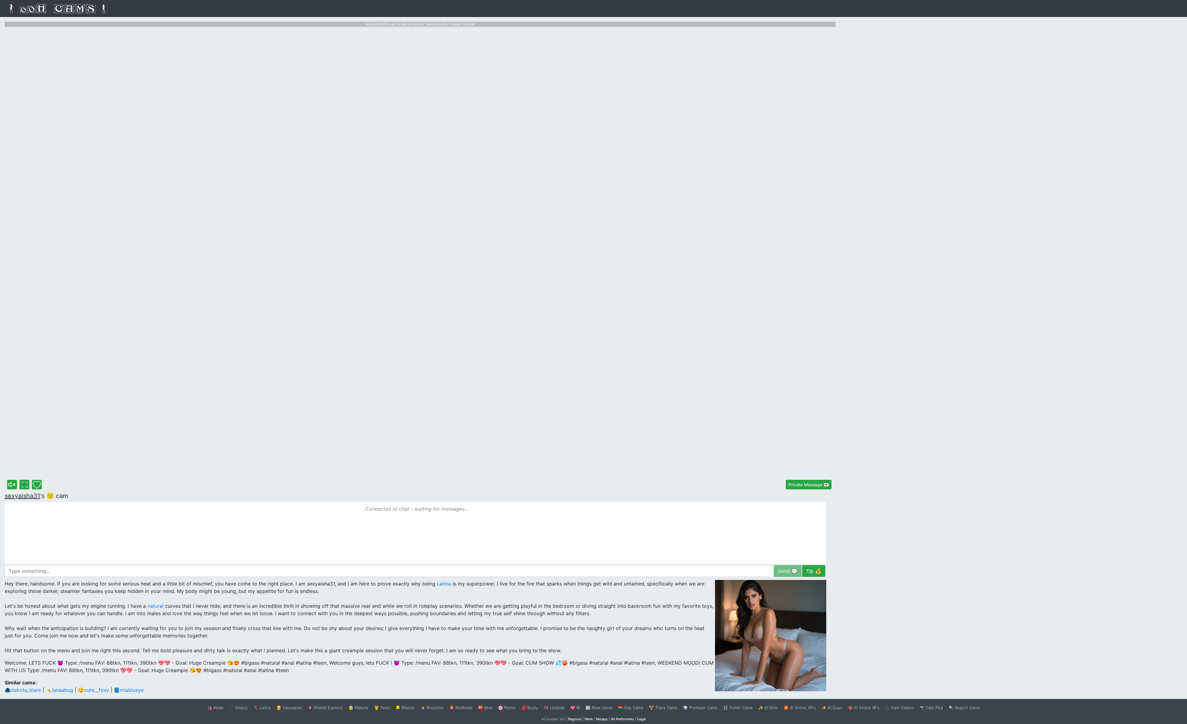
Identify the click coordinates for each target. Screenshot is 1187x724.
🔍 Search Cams (964, 707)
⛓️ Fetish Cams (738, 707)
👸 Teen (382, 707)
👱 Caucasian (289, 707)
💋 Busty (529, 707)
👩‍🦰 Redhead (460, 707)
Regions (574, 719)
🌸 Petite (507, 707)
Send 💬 (788, 571)
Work (589, 719)
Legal (641, 719)
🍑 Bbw (485, 707)
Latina (444, 584)
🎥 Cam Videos (899, 707)
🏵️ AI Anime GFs (800, 707)
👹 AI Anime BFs (863, 707)
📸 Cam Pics (931, 707)
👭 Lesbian (554, 707)
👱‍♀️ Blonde (405, 707)
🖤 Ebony (238, 707)
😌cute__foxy (93, 690)
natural (155, 606)
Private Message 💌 (809, 484)
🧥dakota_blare (23, 690)
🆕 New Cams (598, 707)
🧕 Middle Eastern (325, 707)
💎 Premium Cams (700, 707)
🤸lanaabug (59, 690)
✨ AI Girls (768, 707)
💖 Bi (575, 707)
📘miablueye (129, 690)
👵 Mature (358, 707)
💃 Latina (262, 707)
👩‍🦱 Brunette (432, 707)
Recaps (602, 719)
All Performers (622, 719)
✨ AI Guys (831, 707)
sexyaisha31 (22, 496)
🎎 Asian (215, 707)
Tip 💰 (813, 571)
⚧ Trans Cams (663, 707)
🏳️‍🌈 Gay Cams (630, 707)
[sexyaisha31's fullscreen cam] (24, 484)
